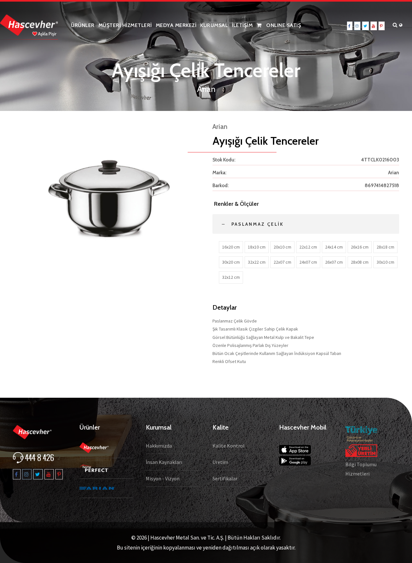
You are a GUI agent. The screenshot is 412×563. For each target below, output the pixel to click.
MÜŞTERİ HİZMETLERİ (125, 25)
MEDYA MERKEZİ (176, 25)
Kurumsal (214, 25)
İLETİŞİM (242, 25)
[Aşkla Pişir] (29, 24)
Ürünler (83, 25)
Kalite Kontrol (228, 445)
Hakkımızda (159, 445)
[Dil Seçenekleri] (402, 25)
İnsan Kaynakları (164, 462)
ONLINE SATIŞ (283, 25)
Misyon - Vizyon (163, 478)
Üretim (220, 462)
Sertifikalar (225, 478)
